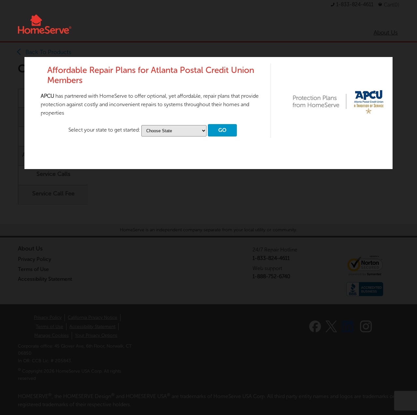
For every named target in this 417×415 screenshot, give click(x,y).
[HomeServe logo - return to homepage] (45, 24)
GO (222, 130)
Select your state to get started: (104, 130)
